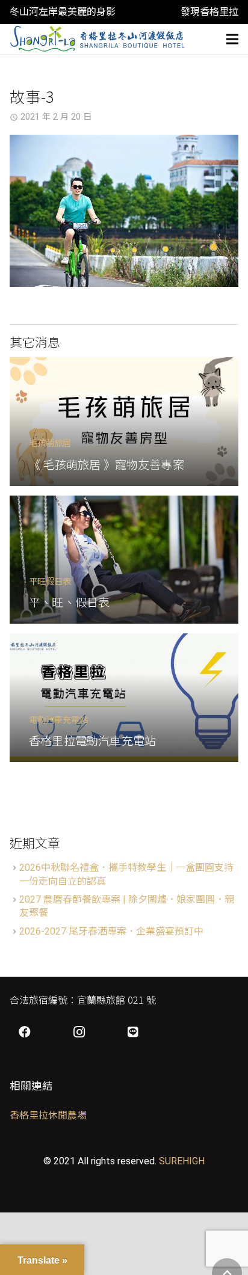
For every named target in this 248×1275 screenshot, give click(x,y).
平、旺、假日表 (69, 602)
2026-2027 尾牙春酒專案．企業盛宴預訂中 (111, 931)
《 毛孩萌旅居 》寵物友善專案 (106, 464)
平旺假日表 (50, 580)
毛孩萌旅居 (50, 442)
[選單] (232, 39)
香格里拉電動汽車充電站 (92, 740)
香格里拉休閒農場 (48, 1115)
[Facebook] (25, 1032)
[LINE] (133, 1032)
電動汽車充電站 (58, 719)
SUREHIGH (182, 1161)
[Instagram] (79, 1032)
